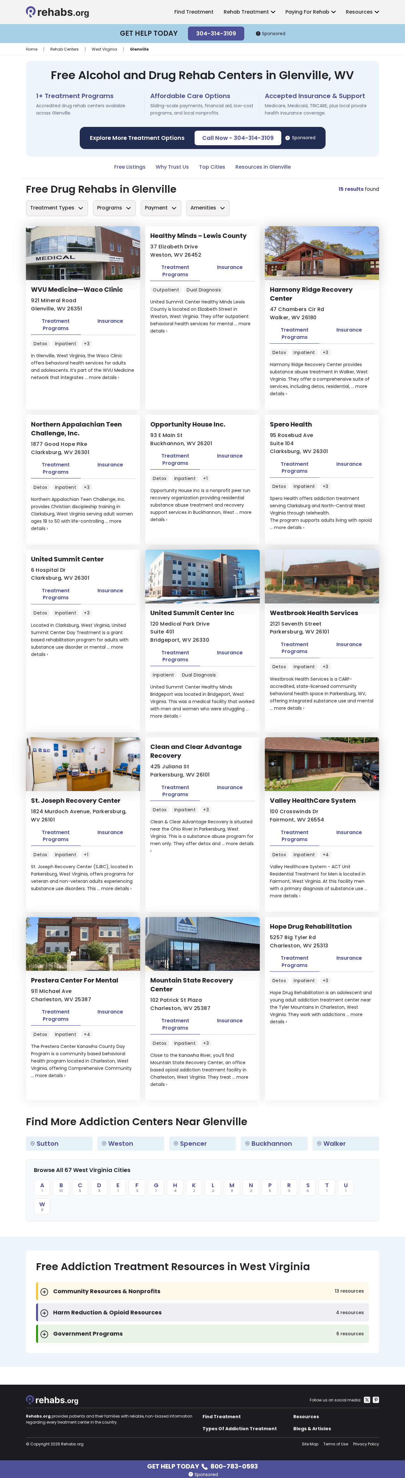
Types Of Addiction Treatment (239, 1428)
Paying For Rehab (307, 12)
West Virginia (104, 49)
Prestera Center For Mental (74, 980)
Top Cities (212, 167)
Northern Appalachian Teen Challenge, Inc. (76, 429)
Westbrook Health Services (314, 612)
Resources (359, 12)
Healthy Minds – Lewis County (198, 235)
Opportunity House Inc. (187, 424)
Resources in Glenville (263, 167)
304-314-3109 (216, 33)
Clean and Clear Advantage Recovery (196, 751)
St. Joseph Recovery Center (76, 800)
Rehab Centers (64, 49)
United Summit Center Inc (192, 612)
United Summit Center (67, 559)
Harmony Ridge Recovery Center (311, 294)
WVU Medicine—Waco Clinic (77, 289)
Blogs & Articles (312, 1428)
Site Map (310, 1444)
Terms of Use (335, 1444)
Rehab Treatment (246, 12)
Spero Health (291, 424)
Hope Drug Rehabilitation (311, 926)
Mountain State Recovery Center (191, 985)
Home (31, 49)
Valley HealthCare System (313, 800)
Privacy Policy (366, 1444)
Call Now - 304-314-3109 (238, 138)
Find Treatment (194, 12)
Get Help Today (202, 1466)
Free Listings (130, 167)
